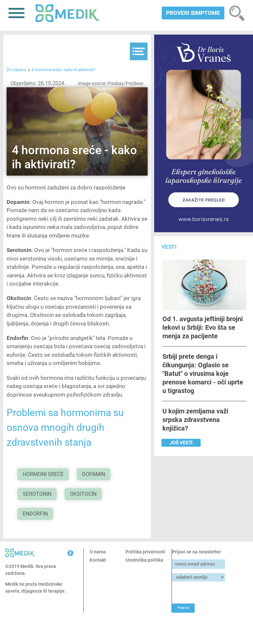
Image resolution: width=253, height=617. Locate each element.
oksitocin (83, 494)
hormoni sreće (43, 474)
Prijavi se (183, 607)
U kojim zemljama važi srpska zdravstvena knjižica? (195, 419)
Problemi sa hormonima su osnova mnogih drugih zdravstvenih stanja (65, 427)
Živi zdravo (16, 70)
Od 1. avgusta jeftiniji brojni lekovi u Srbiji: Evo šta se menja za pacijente (202, 327)
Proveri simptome (193, 13)
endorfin (35, 514)
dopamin (93, 474)
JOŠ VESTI (181, 443)
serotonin (37, 494)
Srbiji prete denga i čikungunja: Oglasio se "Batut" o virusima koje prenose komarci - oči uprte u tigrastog (202, 373)
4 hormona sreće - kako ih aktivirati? (63, 70)
